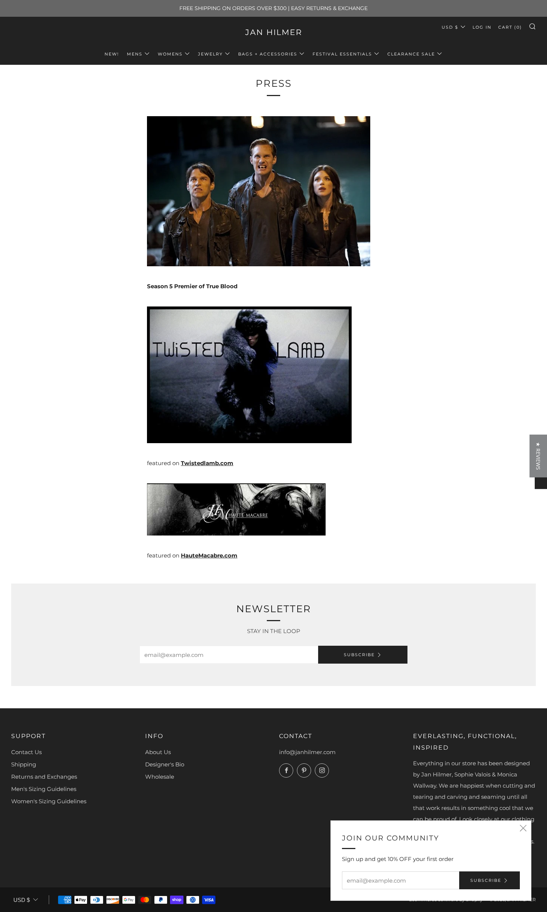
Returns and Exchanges (44, 776)
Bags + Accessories (267, 54)
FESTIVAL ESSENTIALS (342, 54)
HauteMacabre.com (209, 555)
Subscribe (359, 654)
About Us (158, 752)
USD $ (450, 27)
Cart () (510, 27)
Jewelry (210, 54)
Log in (482, 27)
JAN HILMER (273, 32)
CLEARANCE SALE (411, 54)
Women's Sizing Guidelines (48, 801)
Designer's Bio (164, 764)
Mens (135, 54)
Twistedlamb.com (207, 463)
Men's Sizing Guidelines (43, 788)
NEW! (112, 54)
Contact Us (26, 752)
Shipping (23, 764)
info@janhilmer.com (307, 752)
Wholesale (159, 776)
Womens (170, 54)
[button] (538, 456)
